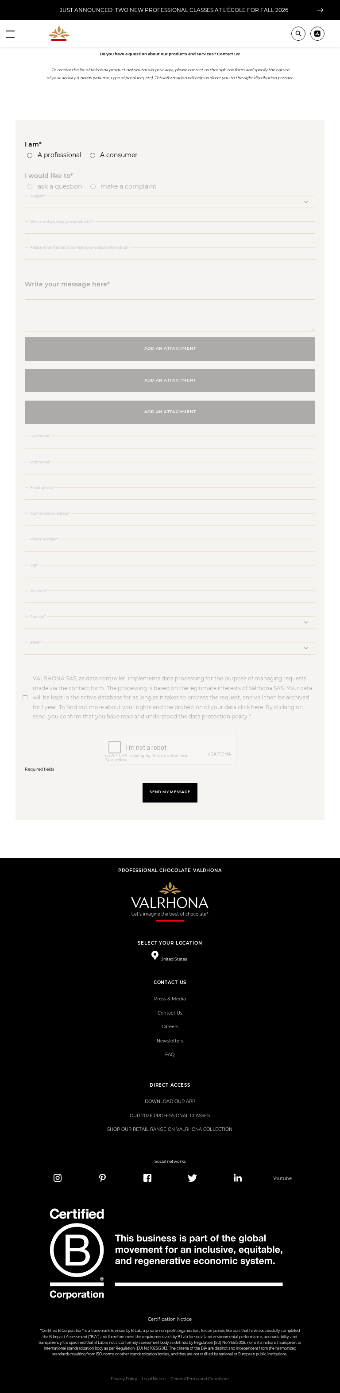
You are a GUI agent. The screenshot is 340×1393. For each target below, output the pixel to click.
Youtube (282, 1178)
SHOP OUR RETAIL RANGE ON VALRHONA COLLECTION (169, 1129)
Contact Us (170, 1013)
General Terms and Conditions (199, 1379)
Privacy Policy (124, 1379)
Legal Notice (154, 1379)
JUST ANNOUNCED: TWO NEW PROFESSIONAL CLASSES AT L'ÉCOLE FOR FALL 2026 (174, 10)
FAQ (169, 1054)
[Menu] (10, 34)
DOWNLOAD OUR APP (170, 1101)
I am (32, 144)
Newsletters (170, 1041)
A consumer (119, 154)
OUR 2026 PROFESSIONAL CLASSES (170, 1116)
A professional (59, 154)
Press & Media (170, 999)
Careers (170, 1027)
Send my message (170, 792)
